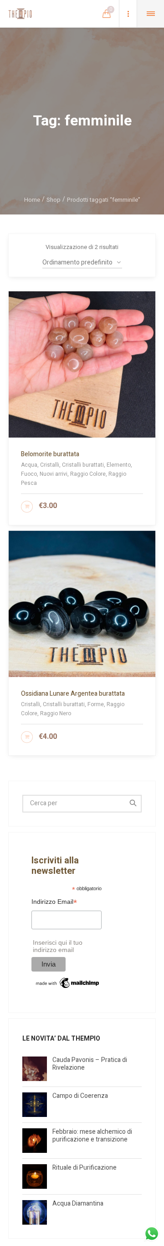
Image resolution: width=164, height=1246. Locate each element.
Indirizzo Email (54, 902)
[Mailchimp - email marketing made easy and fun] (67, 983)
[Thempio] (20, 13)
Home (32, 199)
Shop (53, 199)
